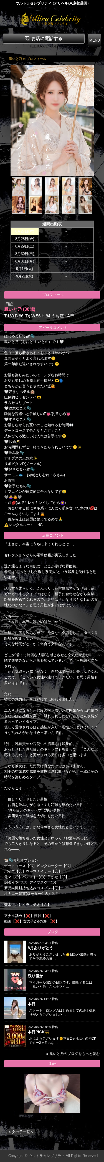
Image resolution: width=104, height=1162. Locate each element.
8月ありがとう (40, 948)
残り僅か (35, 976)
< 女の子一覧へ (21, 1132)
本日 (31, 1004)
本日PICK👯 (38, 1032)
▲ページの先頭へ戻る (83, 1145)
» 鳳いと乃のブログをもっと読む (73, 1054)
